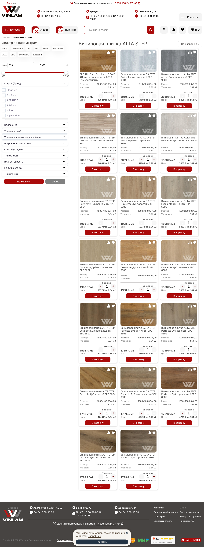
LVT (37, 48)
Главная (6, 37)
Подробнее (94, 535)
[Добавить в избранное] (113, 52)
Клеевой (37, 54)
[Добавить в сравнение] (108, 52)
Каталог (16, 29)
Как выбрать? (187, 521)
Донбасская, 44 (148, 11)
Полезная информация (166, 512)
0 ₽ (197, 30)
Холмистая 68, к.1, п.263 (55, 11)
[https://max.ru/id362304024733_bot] (122, 523)
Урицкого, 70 (97, 11)
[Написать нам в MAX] (139, 3)
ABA (4, 54)
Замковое (17, 48)
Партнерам (159, 516)
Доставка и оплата (190, 512)
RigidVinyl (58, 48)
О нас (183, 507)
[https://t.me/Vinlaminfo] (135, 3)
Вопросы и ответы (163, 521)
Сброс (55, 181)
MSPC (5, 48)
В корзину (97, 105)
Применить (24, 181)
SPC (29, 48)
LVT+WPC (24, 54)
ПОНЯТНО (102, 542)
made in (192, 540)
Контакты (159, 507)
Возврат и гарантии (190, 516)
